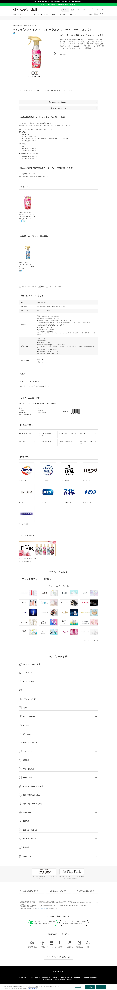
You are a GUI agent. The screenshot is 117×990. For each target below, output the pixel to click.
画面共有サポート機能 (64, 979)
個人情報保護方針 (75, 977)
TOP (13, 17)
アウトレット (54, 14)
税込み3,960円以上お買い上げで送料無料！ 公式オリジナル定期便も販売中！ (58, 1)
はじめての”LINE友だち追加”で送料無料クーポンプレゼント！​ (59, 4)
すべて (64, 9)
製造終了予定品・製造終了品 (68, 14)
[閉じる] (114, 987)
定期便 (40, 14)
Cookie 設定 (78, 987)
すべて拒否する (89, 987)
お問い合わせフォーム (41, 908)
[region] (58, 987)
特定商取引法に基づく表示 (50, 979)
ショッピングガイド (23, 977)
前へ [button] (14, 53)
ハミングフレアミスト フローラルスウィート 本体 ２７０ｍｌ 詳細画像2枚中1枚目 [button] (33, 73)
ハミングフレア (20, 17)
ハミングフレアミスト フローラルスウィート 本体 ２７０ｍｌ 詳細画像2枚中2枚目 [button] (36, 73)
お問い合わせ (44, 977)
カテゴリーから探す (30, 14)
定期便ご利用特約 (65, 977)
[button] (58, 102)
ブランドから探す (18, 14)
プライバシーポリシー (33, 988)
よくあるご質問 (34, 977)
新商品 (46, 14)
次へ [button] (55, 53)
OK (101, 987)
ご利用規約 (54, 977)
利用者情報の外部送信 (89, 977)
